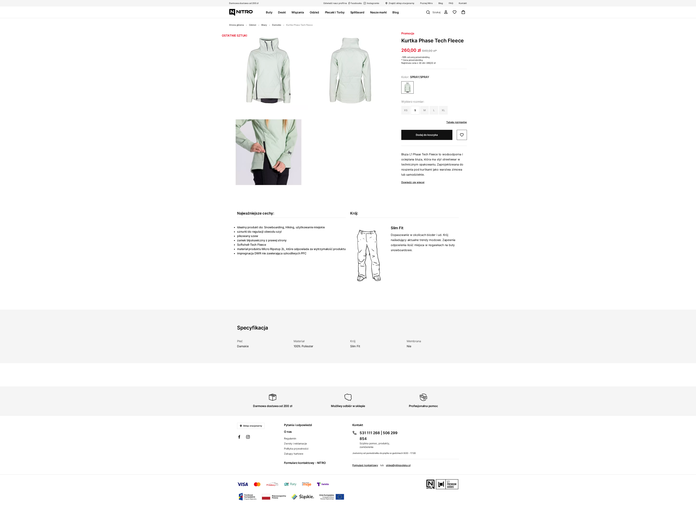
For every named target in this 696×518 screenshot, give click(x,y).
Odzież (252, 25)
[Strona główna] (241, 12)
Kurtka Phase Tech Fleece (299, 25)
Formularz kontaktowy (365, 465)
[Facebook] (239, 437)
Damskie (276, 25)
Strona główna (236, 25)
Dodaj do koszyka (427, 134)
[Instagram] (248, 437)
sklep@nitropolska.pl (398, 465)
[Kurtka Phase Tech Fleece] (407, 87)
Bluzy (264, 25)
